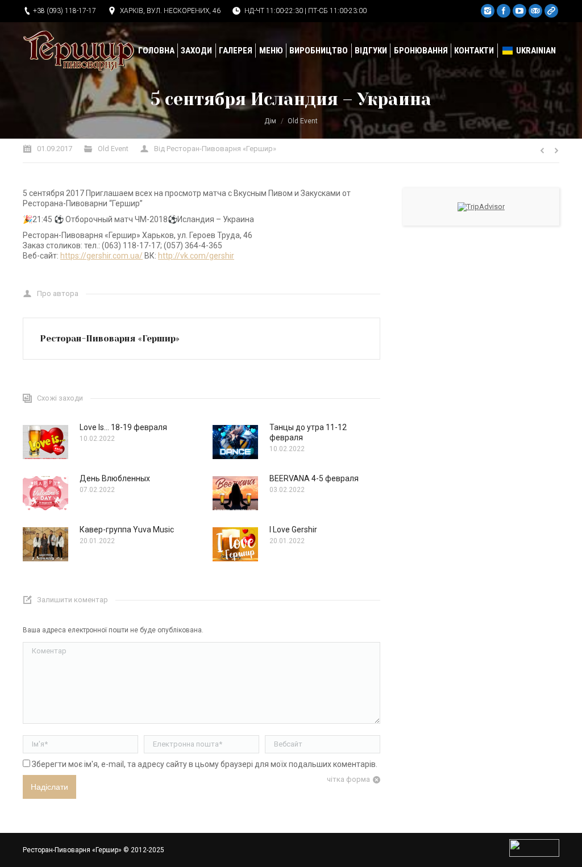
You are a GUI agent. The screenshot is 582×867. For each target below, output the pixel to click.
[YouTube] (519, 11)
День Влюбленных (115, 478)
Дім (270, 121)
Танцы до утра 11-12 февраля (308, 432)
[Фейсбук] (503, 11)
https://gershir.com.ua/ (101, 255)
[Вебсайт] (551, 11)
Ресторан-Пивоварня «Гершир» (72, 850)
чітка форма (348, 779)
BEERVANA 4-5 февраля (314, 478)
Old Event (303, 121)
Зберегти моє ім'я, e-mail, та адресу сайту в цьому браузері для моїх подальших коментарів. (204, 764)
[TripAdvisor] (535, 11)
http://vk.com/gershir (196, 255)
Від (215, 148)
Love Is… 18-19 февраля (123, 427)
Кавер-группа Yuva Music (127, 529)
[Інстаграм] (487, 11)
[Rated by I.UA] (534, 854)
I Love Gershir (293, 529)
